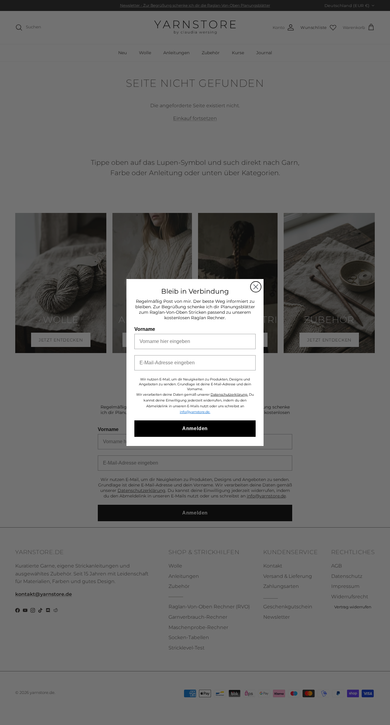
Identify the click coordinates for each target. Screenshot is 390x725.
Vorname (144, 329)
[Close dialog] (255, 286)
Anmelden (195, 428)
